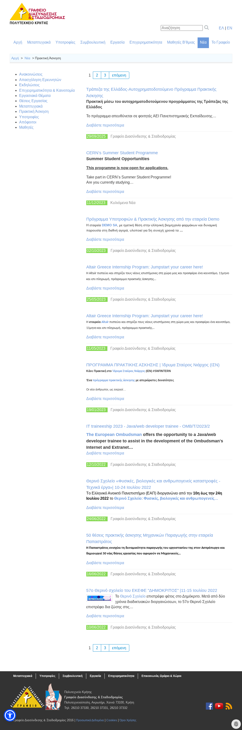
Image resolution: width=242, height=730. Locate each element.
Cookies (111, 720)
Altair (105, 322)
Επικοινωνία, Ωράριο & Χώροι (161, 676)
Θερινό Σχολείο (133, 596)
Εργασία (117, 42)
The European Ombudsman (114, 434)
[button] (10, 715)
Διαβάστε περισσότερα (105, 125)
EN (229, 28)
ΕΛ (221, 28)
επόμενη (119, 75)
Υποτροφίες (65, 42)
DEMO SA (109, 225)
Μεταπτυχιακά (39, 42)
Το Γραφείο (221, 42)
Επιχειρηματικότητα (146, 42)
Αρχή (17, 42)
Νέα (203, 42)
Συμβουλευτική (92, 42)
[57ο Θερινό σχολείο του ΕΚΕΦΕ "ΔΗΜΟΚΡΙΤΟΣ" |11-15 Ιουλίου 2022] (99, 598)
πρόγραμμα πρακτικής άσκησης (114, 380)
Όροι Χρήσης (128, 720)
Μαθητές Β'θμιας (181, 42)
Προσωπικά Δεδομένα (90, 720)
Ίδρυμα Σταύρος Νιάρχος (128, 371)
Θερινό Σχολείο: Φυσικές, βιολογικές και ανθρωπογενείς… (166, 498)
